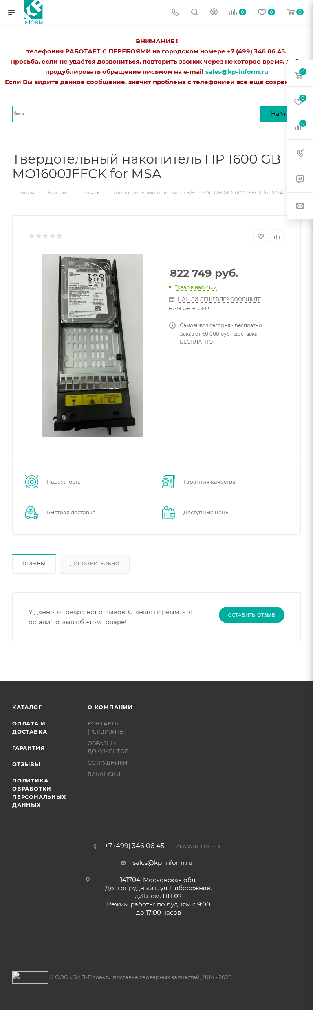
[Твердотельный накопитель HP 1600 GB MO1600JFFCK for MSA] (92, 345)
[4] (51, 236)
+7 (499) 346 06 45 (134, 846)
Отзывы (34, 563)
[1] (31, 236)
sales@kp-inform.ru (162, 862)
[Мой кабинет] (214, 13)
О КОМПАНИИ (110, 707)
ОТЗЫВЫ (26, 764)
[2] (38, 236)
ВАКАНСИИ (104, 774)
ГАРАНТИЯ (28, 748)
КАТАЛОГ (27, 707)
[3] (45, 236)
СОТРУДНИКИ (108, 762)
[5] (58, 236)
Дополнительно (94, 563)
